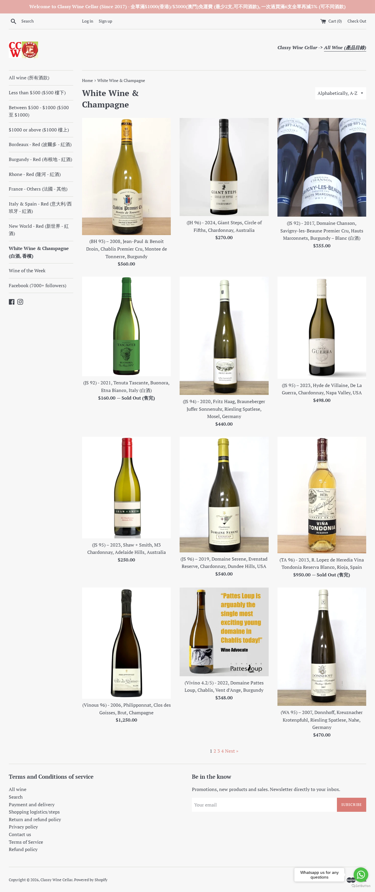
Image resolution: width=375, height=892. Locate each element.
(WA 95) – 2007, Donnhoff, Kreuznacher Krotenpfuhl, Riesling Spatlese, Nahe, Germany (322, 719)
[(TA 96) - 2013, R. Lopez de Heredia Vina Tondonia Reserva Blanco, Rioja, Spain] (321, 495)
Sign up (105, 21)
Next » (231, 751)
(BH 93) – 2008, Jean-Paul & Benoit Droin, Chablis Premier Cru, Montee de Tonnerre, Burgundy (126, 248)
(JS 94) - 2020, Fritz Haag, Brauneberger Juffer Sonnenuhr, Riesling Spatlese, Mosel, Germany (224, 409)
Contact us (20, 834)
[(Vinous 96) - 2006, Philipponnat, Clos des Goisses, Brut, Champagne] (126, 643)
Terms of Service (26, 842)
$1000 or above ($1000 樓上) (39, 129)
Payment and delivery (31, 804)
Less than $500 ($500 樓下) (37, 92)
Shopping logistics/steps (34, 812)
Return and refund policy (35, 819)
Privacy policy (23, 826)
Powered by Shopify (91, 879)
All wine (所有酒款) (29, 77)
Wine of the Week (27, 270)
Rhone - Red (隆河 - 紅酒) (35, 174)
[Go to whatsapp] (361, 874)
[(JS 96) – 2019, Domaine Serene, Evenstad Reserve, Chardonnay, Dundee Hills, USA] (224, 494)
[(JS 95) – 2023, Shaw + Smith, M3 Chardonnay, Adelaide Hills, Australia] (126, 487)
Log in (87, 21)
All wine (17, 789)
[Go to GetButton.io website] (361, 886)
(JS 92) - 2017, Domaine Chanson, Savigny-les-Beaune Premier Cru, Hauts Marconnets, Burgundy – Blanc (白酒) (321, 230)
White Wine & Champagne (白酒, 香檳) (39, 252)
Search (16, 797)
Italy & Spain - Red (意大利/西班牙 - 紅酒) (40, 208)
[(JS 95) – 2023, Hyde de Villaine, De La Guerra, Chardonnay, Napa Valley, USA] (321, 328)
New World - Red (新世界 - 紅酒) (39, 230)
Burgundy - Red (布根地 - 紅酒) (40, 159)
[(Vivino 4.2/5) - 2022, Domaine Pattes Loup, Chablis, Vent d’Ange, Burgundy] (224, 632)
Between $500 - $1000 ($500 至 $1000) (39, 111)
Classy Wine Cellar (56, 879)
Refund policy (23, 849)
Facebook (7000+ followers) (37, 285)
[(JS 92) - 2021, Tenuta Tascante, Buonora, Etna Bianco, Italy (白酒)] (126, 326)
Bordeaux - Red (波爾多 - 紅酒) (40, 144)
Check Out (356, 21)
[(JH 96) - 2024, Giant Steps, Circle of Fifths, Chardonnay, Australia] (224, 167)
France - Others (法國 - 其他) (38, 189)
